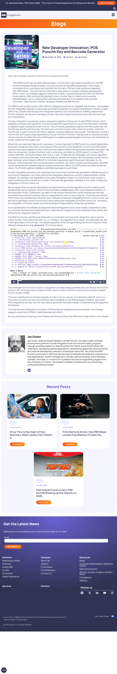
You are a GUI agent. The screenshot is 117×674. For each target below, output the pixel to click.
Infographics (85, 577)
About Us (45, 561)
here (92, 316)
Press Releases (48, 570)
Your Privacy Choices (102, 616)
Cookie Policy (22, 620)
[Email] (29, 370)
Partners (45, 586)
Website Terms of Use (23, 617)
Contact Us (46, 573)
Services (6, 586)
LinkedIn (104, 316)
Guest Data (7, 567)
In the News (46, 567)
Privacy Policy (8, 617)
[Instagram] (112, 592)
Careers (44, 564)
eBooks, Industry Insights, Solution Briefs (96, 573)
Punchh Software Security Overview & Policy (49, 617)
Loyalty (5, 570)
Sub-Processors (10, 620)
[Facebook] (82, 592)
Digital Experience (10, 576)
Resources (85, 557)
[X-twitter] (89, 592)
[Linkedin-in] (97, 592)
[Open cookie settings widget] (4, 670)
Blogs (82, 561)
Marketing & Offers (11, 561)
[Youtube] (104, 592)
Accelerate (7, 573)
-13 (64, 134)
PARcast (83, 581)
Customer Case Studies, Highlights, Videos (96, 565)
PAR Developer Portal (82, 299)
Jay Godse (34, 336)
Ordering (6, 564)
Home (10, 76)
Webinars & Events (88, 569)
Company (45, 557)
